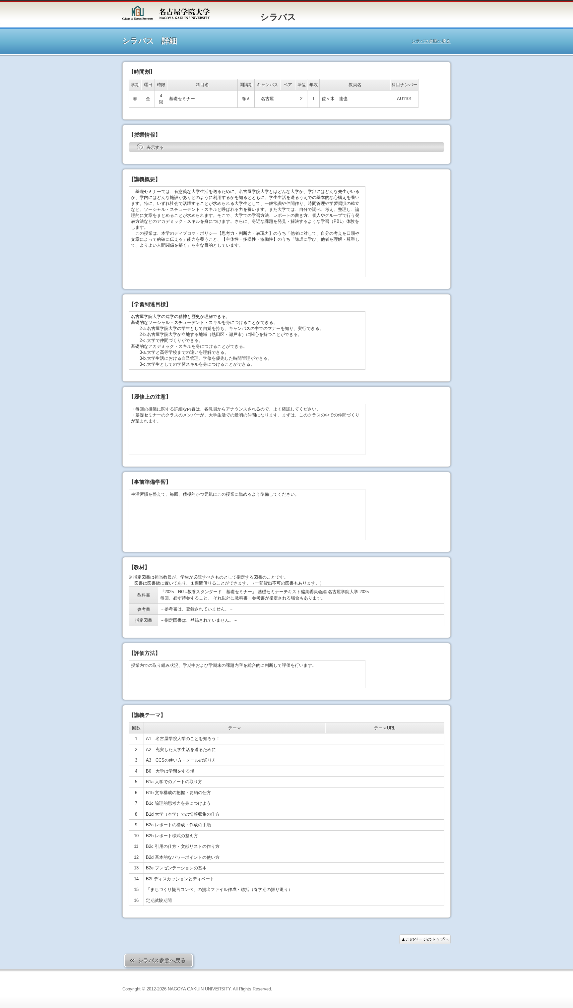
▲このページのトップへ (425, 939)
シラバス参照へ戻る (431, 41)
